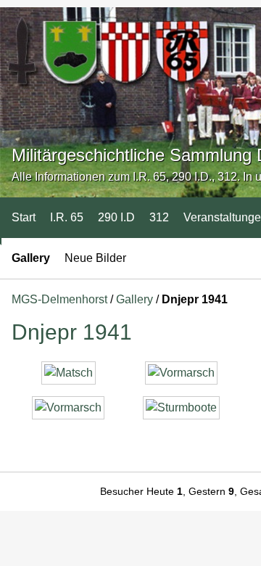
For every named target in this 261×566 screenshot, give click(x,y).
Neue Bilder (95, 258)
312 (159, 217)
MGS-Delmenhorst (59, 299)
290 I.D (116, 217)
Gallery (31, 258)
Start (24, 217)
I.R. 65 (66, 217)
